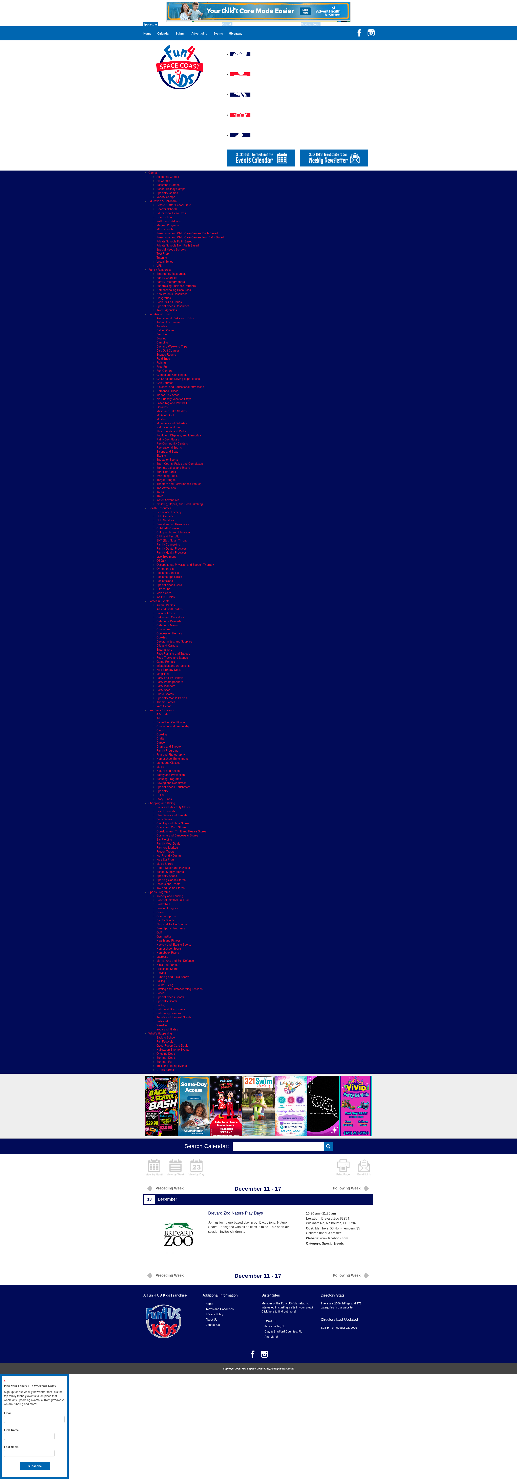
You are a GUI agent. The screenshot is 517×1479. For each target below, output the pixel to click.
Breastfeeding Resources (173, 524)
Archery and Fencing (170, 896)
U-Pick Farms (165, 1070)
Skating (161, 455)
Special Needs (333, 1243)
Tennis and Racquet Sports (174, 1017)
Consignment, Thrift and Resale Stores (181, 831)
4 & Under (163, 714)
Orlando (227, 24)
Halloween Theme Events (173, 1049)
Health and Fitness (169, 940)
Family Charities (167, 278)
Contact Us (213, 1325)
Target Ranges (166, 480)
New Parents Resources (172, 294)
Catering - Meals (167, 625)
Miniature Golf (165, 415)
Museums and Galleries (172, 423)
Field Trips (163, 358)
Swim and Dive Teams (171, 1009)
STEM (160, 795)
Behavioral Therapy (169, 512)
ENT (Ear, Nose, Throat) (172, 540)
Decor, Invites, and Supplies (174, 641)
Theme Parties (166, 702)
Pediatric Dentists (168, 573)
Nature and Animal (168, 771)
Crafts (160, 738)
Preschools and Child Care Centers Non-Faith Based (190, 237)
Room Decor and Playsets (173, 868)
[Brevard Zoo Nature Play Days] (178, 1234)
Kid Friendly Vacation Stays (174, 399)
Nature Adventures (169, 427)
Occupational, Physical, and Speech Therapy (185, 565)
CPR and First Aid (168, 536)
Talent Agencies (167, 310)
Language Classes (168, 763)
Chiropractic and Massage (173, 532)
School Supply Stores (170, 872)
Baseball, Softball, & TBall (173, 900)
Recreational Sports (169, 447)
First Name (11, 1430)
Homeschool (164, 217)
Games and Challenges (172, 375)
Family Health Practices (172, 552)
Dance (161, 742)
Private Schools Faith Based (174, 241)
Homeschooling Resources (174, 290)
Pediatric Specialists (169, 577)
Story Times (164, 799)
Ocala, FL (271, 1321)
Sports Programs (159, 892)
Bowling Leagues (167, 908)
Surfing (161, 1005)
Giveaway (235, 33)
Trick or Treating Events (172, 1066)
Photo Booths (165, 694)
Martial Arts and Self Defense (175, 961)
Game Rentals (166, 661)
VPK (159, 265)
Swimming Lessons (169, 1013)
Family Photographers (171, 282)
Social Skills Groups (169, 302)
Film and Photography (171, 754)
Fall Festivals (165, 1041)
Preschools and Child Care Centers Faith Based (187, 233)
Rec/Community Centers (172, 443)
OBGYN (161, 560)
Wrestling (162, 1025)
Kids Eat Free (165, 859)
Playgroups (164, 298)
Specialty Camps (167, 193)
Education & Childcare (162, 201)
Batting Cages (165, 330)
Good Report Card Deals (172, 1045)
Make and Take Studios (172, 411)
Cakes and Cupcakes (170, 617)
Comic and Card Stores (171, 827)
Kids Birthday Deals (169, 670)
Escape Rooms (166, 354)
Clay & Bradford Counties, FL (283, 1331)
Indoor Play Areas (168, 395)
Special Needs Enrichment (173, 787)
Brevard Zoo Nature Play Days (235, 1213)
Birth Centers (165, 516)
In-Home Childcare (169, 221)
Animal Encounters (169, 322)
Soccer (161, 993)
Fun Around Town (159, 314)
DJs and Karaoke (168, 645)
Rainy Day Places (168, 439)
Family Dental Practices (172, 548)
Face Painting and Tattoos (173, 653)
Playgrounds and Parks (171, 431)
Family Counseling (168, 544)
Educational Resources (171, 213)
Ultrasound (163, 589)
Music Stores (165, 864)
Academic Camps (168, 177)
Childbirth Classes (168, 528)
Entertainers (164, 649)
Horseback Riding (168, 952)
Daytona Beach (310, 24)
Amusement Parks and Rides (175, 318)
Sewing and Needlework (172, 783)
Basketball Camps (168, 185)
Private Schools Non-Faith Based (178, 245)
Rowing (161, 973)
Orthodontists (165, 569)
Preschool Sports (167, 969)
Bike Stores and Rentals (172, 815)
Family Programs (167, 750)
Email (8, 1413)
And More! (271, 1337)
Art (158, 718)
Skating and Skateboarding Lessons (180, 989)
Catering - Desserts (169, 621)
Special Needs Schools (171, 249)
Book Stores (164, 819)
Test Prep (163, 253)
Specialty (162, 791)
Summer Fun (165, 1062)
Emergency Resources (171, 274)
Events (218, 33)
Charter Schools (167, 209)
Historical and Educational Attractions (180, 387)
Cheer (160, 912)
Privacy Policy (214, 1314)
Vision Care (164, 593)
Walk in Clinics (166, 597)
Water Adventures (168, 500)
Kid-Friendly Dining (169, 855)
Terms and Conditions (220, 1309)
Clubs (160, 730)
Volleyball (162, 1021)
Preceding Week (170, 1188)
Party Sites (163, 690)
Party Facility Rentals (170, 678)
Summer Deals (166, 1058)
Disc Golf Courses (168, 350)
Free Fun (162, 366)
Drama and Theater (169, 746)
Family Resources (159, 270)
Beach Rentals (166, 811)
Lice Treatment (166, 556)
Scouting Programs (169, 779)
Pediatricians (165, 581)
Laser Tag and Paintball (172, 403)
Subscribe (35, 1466)
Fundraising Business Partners (176, 286)
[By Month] (154, 1167)
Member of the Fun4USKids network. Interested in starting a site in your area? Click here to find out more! (287, 1307)
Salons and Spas (167, 451)
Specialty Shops (167, 876)
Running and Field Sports (173, 977)
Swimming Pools (167, 476)
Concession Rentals (169, 633)
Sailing (161, 981)
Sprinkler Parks (166, 472)
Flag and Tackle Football (172, 924)
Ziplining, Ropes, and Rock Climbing (180, 504)
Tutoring (162, 257)
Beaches (162, 334)
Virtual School (165, 261)
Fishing (161, 362)
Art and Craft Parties (170, 609)
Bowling (161, 338)
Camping (162, 342)
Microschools (165, 229)
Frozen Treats (165, 851)
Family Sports (165, 920)
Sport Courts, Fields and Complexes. (180, 463)
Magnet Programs (168, 225)
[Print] (343, 1167)
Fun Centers (164, 371)
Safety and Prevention (171, 775)
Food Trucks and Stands (172, 657)
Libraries (162, 407)
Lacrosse (162, 956)
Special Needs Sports (170, 997)
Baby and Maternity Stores (173, 807)
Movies (161, 419)
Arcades (162, 326)
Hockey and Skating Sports (174, 944)
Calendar (163, 33)
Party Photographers (170, 682)
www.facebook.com (334, 1238)
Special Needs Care (169, 585)
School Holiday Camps (171, 189)
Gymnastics (164, 936)
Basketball (163, 904)
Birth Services (165, 520)
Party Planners (166, 686)
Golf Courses (165, 383)
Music (160, 767)
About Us (211, 1319)
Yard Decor (164, 706)
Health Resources (159, 508)
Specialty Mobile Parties (172, 698)
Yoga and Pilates (167, 1029)
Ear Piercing (164, 839)
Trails (160, 496)
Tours (160, 492)
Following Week (346, 1188)
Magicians (163, 674)
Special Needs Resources (173, 306)
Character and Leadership (173, 726)
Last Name (11, 1447)
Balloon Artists (166, 613)
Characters (164, 629)
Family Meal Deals (168, 843)
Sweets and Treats (168, 884)
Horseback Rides (167, 391)
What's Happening (160, 1033)
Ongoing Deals (166, 1053)
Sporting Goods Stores (171, 880)
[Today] (196, 1167)
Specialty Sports (167, 1001)
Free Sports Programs (171, 928)
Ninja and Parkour (168, 965)
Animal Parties (166, 605)
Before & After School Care (174, 205)
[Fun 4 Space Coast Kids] (179, 67)
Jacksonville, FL (275, 1326)
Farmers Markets (168, 847)
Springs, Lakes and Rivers (173, 468)
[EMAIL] (364, 1167)
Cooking (162, 734)
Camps (153, 173)
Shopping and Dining (161, 803)
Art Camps (163, 181)
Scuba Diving (165, 985)
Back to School (166, 1037)
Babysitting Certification (171, 722)
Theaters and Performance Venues (179, 484)
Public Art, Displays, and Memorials (179, 435)
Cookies (162, 637)
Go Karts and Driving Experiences (178, 379)
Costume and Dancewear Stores (177, 835)
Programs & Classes (161, 710)
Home (147, 33)
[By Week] (175, 1167)
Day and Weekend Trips (172, 346)
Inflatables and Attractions (173, 666)
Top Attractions (166, 488)
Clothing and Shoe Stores (173, 823)
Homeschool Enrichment (172, 758)
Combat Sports (166, 916)
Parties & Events (158, 601)
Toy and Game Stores (171, 888)
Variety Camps (166, 197)
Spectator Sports (167, 459)
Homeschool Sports (169, 948)
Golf (159, 932)
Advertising (199, 33)
